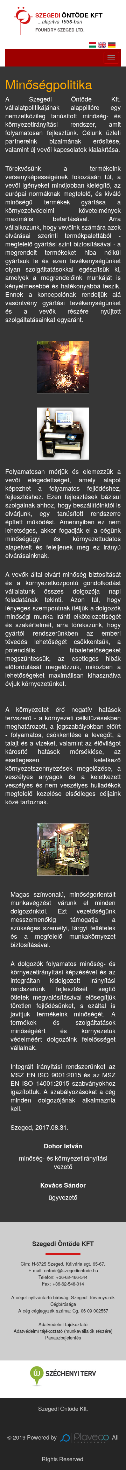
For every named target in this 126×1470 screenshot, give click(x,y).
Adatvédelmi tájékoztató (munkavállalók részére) (63, 1331)
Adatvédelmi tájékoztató (63, 1324)
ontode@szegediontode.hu (71, 1270)
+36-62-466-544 (72, 1277)
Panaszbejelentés (63, 1337)
